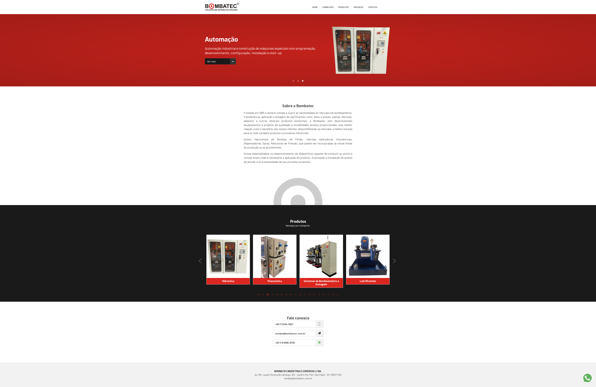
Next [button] (395, 261)
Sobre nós (328, 7)
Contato (372, 7)
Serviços (358, 7)
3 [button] (302, 81)
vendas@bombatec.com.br (298, 378)
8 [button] (291, 294)
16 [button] (328, 294)
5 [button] (277, 294)
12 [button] (309, 294)
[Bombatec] (222, 7)
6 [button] (281, 294)
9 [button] (295, 294)
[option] (298, 50)
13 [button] (314, 294)
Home (315, 7)
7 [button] (286, 294)
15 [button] (323, 294)
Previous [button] (201, 261)
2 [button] (298, 81)
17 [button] (332, 294)
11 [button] (305, 294)
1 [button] (293, 81)
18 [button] (337, 294)
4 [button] (272, 294)
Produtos (343, 7)
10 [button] (300, 294)
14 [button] (319, 294)
